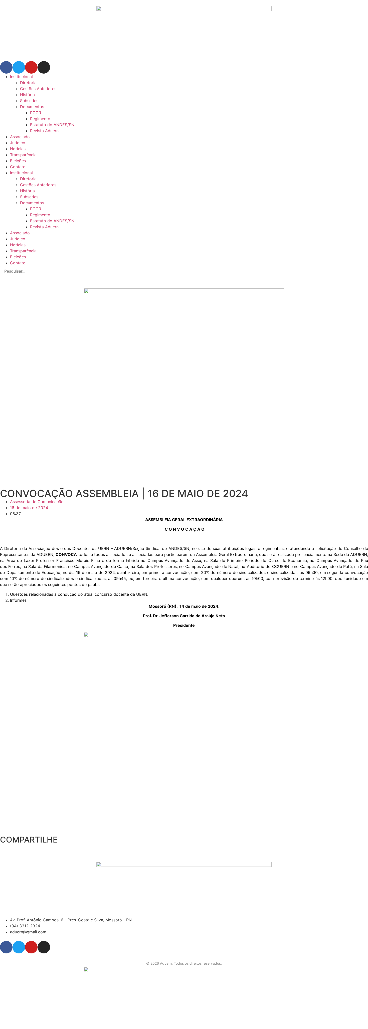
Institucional (21, 76)
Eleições (18, 160)
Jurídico (17, 142)
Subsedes (29, 100)
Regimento (40, 118)
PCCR (35, 112)
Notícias (18, 148)
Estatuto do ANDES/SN (52, 124)
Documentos (32, 106)
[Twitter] (19, 67)
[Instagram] (44, 67)
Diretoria (28, 82)
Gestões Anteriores (38, 88)
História (27, 94)
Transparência (23, 154)
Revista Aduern (44, 130)
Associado (20, 136)
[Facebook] (6, 67)
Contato (18, 166)
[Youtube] (31, 67)
